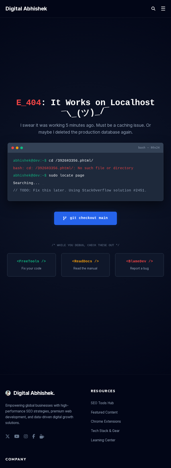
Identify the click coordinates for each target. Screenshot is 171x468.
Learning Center (103, 440)
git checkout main (89, 218)
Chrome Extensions (106, 421)
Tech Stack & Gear (105, 431)
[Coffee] (42, 436)
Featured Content (104, 412)
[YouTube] (16, 436)
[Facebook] (33, 436)
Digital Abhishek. (34, 393)
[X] (7, 436)
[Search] (153, 9)
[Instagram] (26, 436)
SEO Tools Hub (102, 403)
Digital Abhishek (26, 8)
